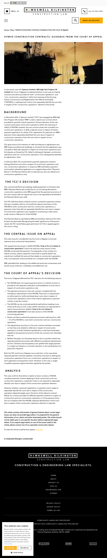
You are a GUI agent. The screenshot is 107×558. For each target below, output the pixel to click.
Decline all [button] (24, 548)
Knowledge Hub (53, 490)
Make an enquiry (91, 20)
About (53, 479)
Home (6, 30)
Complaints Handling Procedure (53, 520)
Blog (12, 30)
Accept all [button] (10, 548)
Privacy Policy (53, 503)
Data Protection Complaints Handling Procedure (53, 524)
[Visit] (52, 456)
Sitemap (53, 493)
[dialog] (17, 539)
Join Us (53, 486)
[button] (17, 552)
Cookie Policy (53, 507)
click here (39, 429)
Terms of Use (53, 510)
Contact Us (53, 482)
